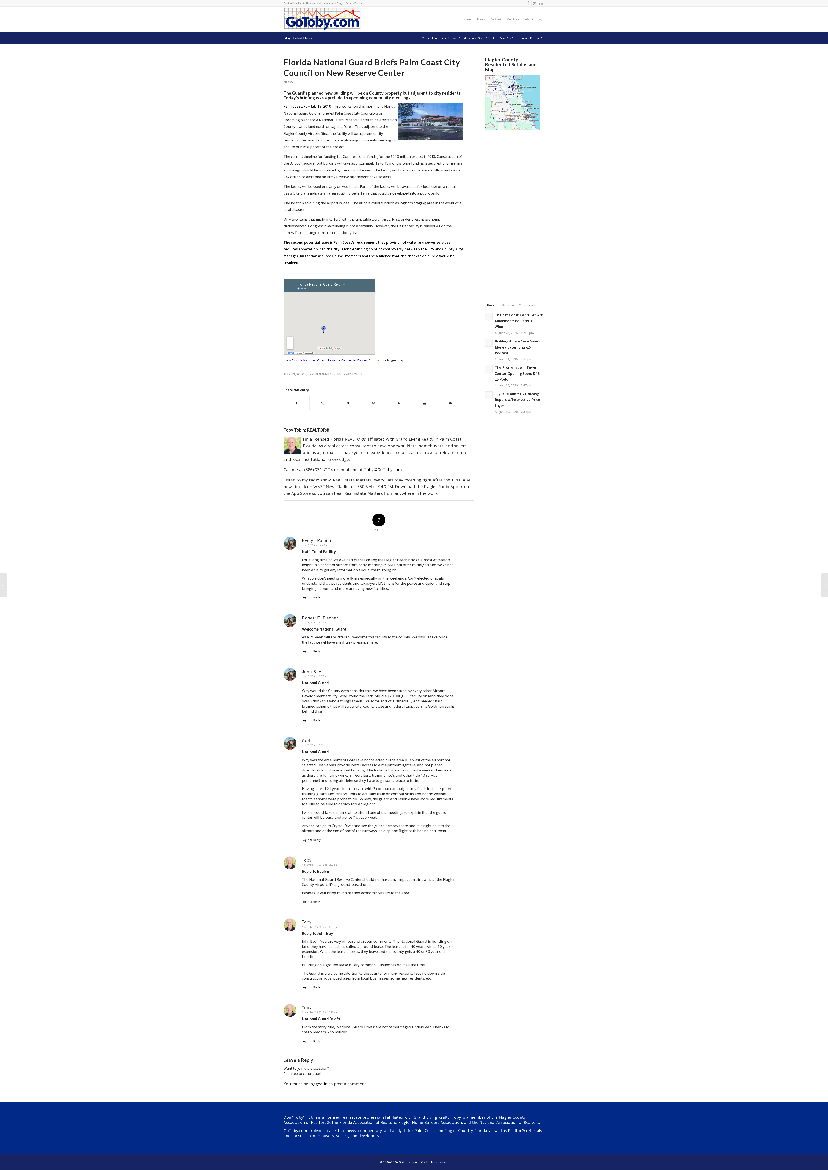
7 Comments (321, 374)
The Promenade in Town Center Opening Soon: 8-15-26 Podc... (518, 373)
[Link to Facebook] (528, 3)
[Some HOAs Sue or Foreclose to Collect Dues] (3, 585)
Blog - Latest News (298, 38)
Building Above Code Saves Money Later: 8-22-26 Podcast (517, 347)
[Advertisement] (514, 210)
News (288, 82)
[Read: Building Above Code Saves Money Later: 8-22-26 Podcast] (489, 343)
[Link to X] (535, 3)
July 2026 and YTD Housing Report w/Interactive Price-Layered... (518, 399)
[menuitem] (467, 19)
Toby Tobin (352, 374)
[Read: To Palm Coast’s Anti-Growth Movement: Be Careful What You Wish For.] (489, 316)
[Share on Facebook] (296, 403)
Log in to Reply (311, 597)
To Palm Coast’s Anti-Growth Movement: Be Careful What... (519, 321)
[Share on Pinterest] (399, 403)
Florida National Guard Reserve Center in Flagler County (336, 360)
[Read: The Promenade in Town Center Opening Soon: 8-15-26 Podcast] (489, 369)
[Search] (540, 19)
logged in (318, 1084)
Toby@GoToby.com (383, 469)
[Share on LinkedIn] (425, 403)
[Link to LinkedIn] (541, 3)
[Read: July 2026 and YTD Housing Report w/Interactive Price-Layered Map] (489, 395)
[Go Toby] (323, 19)
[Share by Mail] (450, 403)
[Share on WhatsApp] (373, 403)
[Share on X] (322, 403)
